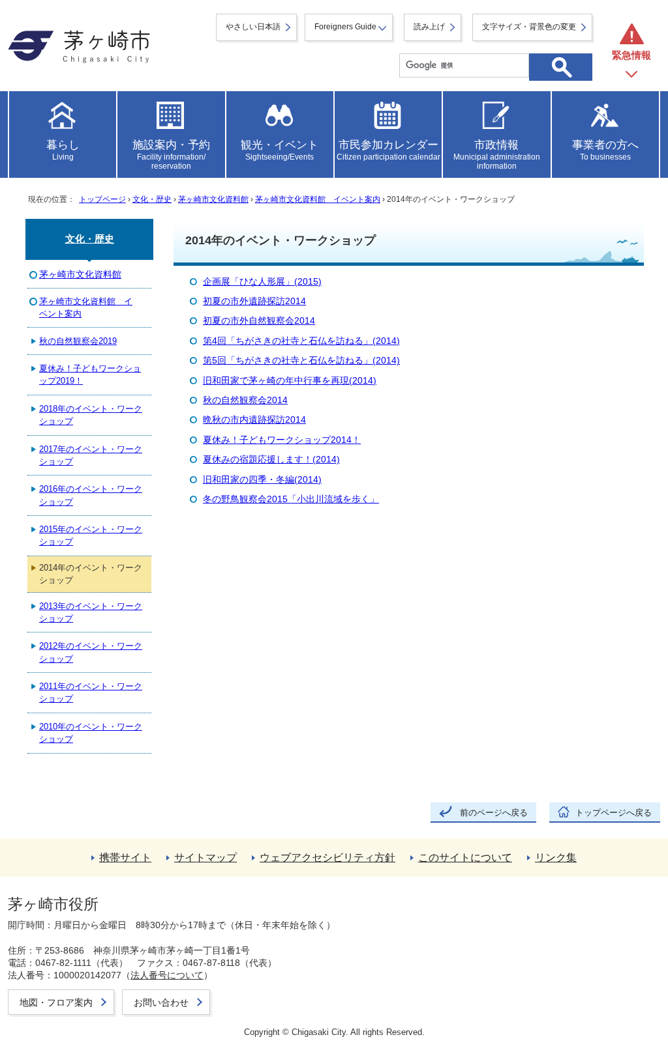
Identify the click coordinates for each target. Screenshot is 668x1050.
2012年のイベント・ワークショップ (90, 652)
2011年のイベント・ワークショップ (90, 692)
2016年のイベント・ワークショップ (90, 495)
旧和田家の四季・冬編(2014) (262, 480)
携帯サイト (125, 857)
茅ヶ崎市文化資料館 (213, 199)
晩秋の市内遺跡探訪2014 (254, 420)
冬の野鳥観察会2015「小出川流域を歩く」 (291, 499)
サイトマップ (205, 857)
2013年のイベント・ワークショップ (90, 612)
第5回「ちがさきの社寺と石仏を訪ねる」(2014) (301, 360)
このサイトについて (465, 857)
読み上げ (429, 26)
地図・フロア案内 (56, 1002)
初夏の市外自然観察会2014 (259, 321)
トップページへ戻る (613, 812)
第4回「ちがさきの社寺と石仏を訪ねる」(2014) (301, 341)
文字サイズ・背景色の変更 (529, 26)
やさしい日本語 (253, 26)
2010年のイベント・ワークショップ (90, 733)
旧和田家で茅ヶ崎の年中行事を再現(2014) (289, 381)
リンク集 (556, 857)
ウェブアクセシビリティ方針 (327, 857)
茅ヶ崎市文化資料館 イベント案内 (317, 199)
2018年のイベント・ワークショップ (90, 415)
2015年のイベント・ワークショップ (90, 535)
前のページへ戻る (494, 812)
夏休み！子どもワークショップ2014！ (282, 440)
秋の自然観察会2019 (78, 341)
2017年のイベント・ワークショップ (90, 455)
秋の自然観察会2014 (245, 400)
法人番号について (167, 975)
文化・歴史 (152, 199)
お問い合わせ (161, 1002)
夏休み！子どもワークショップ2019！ (90, 374)
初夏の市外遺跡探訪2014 (254, 301)
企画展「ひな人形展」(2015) (262, 282)
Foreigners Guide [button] (345, 26)
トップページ (102, 199)
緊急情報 (631, 55)
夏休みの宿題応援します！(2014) (271, 459)
